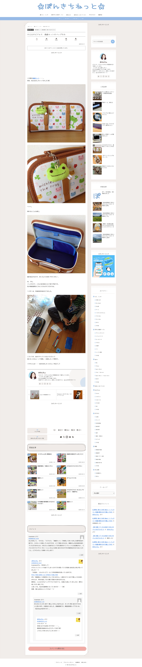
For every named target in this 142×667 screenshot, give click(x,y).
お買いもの (31, 29)
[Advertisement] (56, 64)
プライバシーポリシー (69, 662)
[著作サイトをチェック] (40, 384)
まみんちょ (42, 372)
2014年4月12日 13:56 (34, 538)
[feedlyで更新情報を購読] (47, 384)
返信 (82, 554)
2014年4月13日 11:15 (39, 601)
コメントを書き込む (57, 648)
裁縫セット (38, 29)
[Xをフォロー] (42, 384)
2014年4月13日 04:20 (36, 563)
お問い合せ (83, 662)
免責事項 (77, 662)
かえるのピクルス (51, 29)
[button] (76, 39)
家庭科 (44, 29)
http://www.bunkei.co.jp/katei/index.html (44, 574)
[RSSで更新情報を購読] (50, 384)
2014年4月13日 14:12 (42, 621)
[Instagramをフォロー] (45, 384)
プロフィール (59, 662)
